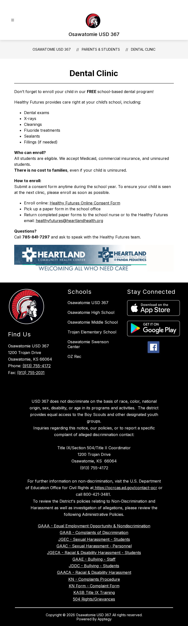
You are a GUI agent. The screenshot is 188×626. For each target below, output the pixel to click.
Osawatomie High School (91, 312)
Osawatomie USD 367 (52, 49)
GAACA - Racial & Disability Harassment (94, 572)
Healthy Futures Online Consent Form (85, 203)
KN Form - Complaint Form (94, 585)
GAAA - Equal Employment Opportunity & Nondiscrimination (94, 525)
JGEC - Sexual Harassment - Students (94, 539)
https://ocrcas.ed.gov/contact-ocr (125, 487)
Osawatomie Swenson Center (88, 344)
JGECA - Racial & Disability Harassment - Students (94, 552)
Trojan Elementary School (92, 332)
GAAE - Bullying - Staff (94, 559)
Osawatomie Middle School (93, 322)
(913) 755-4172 (37, 365)
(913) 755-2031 (31, 372)
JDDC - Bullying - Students (94, 565)
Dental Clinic (143, 49)
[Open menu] (12, 20)
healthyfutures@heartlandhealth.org (69, 220)
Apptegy (105, 619)
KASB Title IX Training (94, 592)
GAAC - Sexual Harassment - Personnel (94, 545)
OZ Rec (74, 356)
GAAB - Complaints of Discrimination (94, 532)
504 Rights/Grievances (94, 599)
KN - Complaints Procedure (94, 579)
